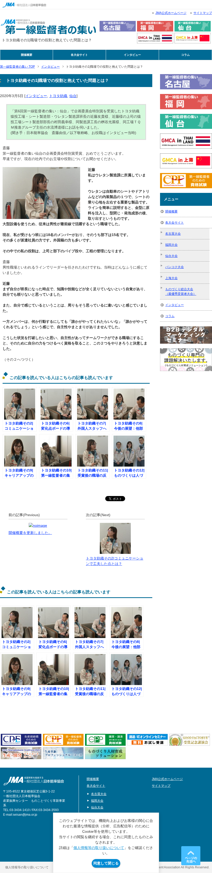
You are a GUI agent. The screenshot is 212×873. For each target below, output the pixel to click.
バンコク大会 (174, 267)
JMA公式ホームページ (167, 779)
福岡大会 (171, 245)
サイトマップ (161, 786)
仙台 (73, 96)
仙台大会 (171, 256)
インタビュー (132, 54)
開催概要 (26, 54)
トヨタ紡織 (58, 96)
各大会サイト (79, 54)
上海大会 (171, 278)
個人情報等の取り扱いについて (98, 848)
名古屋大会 (173, 233)
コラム (185, 54)
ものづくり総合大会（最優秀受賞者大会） (180, 291)
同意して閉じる (106, 863)
